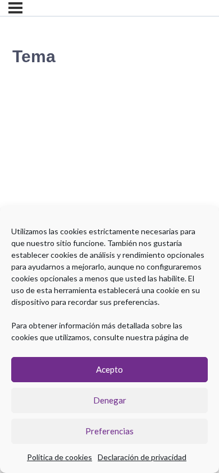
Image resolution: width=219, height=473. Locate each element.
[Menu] (15, 8)
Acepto (109, 369)
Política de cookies (59, 457)
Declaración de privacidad (142, 457)
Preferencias (109, 431)
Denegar (109, 400)
